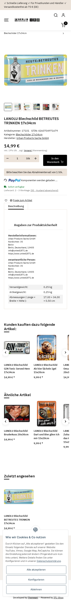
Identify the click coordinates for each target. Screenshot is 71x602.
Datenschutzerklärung (49, 561)
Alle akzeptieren (36, 569)
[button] (55, 15)
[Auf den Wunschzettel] (6, 200)
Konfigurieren (36, 579)
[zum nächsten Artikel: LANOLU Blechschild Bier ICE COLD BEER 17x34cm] (63, 34)
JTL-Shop (58, 597)
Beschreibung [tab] (16, 206)
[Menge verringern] (7, 158)
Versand (28, 150)
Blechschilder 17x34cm (29, 134)
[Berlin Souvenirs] (27, 20)
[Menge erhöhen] (35, 158)
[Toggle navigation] (6, 20)
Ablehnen (36, 589)
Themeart (33, 597)
